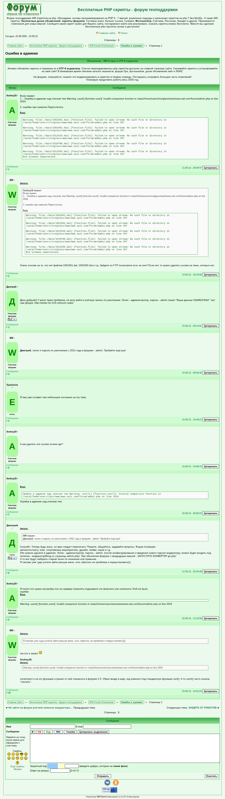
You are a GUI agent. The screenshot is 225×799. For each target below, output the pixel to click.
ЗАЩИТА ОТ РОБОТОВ (202, 707)
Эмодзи (17, 769)
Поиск (124, 33)
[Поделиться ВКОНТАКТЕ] (107, 782)
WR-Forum (101, 796)
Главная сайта (107, 33)
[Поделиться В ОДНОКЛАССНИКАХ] (116, 782)
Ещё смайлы (17, 766)
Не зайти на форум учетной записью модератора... (40, 707)
